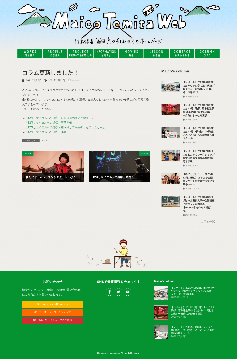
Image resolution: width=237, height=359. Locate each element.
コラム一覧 (208, 221)
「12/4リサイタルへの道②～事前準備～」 (51, 122)
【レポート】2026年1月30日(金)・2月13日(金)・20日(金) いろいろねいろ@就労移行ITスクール (193, 330)
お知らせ (45, 140)
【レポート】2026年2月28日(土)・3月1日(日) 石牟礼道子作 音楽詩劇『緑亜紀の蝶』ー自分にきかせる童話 (192, 310)
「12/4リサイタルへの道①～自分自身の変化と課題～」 (59, 117)
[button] (52, 304)
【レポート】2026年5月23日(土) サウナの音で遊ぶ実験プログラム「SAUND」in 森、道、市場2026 (193, 290)
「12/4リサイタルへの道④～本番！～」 (50, 131)
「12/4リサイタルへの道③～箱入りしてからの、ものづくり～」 (65, 127)
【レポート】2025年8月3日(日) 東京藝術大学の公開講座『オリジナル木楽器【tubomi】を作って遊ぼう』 (198, 204)
